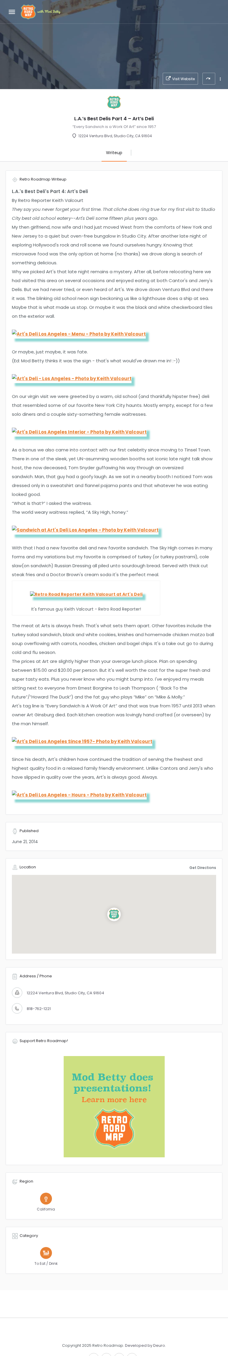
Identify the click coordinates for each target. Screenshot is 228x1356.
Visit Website (183, 78)
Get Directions (202, 867)
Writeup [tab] (114, 153)
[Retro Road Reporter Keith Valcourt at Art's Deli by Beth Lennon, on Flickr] (86, 594)
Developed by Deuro (145, 1345)
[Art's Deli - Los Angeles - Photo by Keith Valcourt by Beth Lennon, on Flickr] (72, 378)
